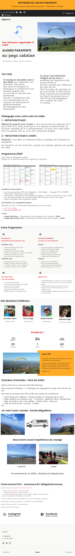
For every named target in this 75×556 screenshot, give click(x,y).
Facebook (51, 513)
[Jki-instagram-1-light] (24, 12)
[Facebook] (16, 12)
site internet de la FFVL (26, 488)
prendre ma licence (13, 490)
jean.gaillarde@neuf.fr (12, 210)
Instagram (14, 513)
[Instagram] (4, 514)
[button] (2, 424)
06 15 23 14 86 (10, 208)
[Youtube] (20, 12)
